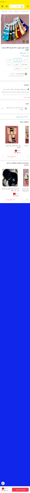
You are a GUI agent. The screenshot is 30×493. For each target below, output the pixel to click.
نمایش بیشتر (27, 97)
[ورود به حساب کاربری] (6, 6)
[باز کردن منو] (27, 6)
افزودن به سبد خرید (20, 490)
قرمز (25, 60)
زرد (9, 64)
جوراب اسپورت (4, 11)
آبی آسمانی (17, 68)
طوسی (16, 60)
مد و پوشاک (16, 11)
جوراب (10, 11)
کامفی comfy (23, 53)
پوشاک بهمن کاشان (25, 11)
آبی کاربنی (9, 60)
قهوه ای (25, 68)
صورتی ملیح (24, 64)
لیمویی (16, 64)
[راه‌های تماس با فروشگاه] (3, 483)
